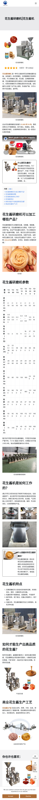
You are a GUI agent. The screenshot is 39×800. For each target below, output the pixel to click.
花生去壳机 (8, 240)
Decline (28, 796)
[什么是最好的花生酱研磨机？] (19, 563)
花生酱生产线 (6, 708)
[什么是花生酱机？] (19, 171)
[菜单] (36, 3)
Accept (10, 796)
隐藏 (10, 189)
